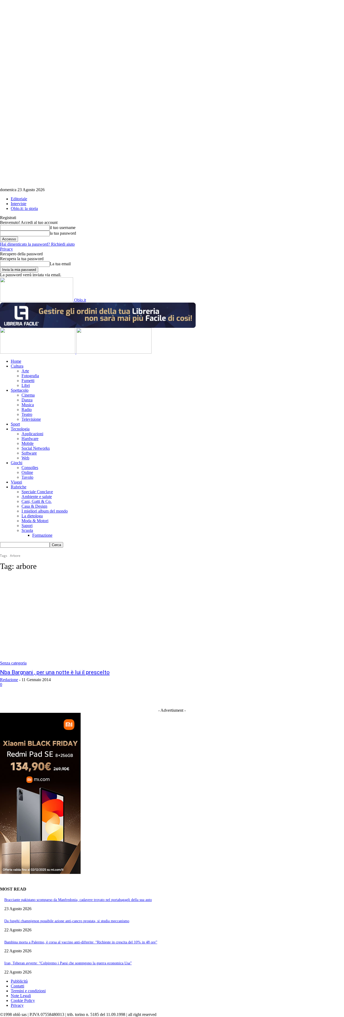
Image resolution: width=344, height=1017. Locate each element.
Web (25, 458)
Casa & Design (34, 506)
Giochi (16, 462)
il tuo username (63, 227)
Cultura (17, 366)
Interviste (18, 203)
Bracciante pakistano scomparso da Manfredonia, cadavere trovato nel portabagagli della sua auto (78, 900)
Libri (26, 385)
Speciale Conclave (37, 491)
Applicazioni (32, 433)
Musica (28, 404)
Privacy (6, 249)
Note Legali (21, 995)
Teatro (27, 414)
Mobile (28, 443)
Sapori (27, 525)
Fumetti (28, 380)
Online (27, 472)
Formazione (42, 535)
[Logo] (38, 352)
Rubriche (18, 487)
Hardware (30, 438)
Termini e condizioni (28, 991)
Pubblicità (19, 981)
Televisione (31, 419)
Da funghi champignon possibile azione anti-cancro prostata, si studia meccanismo (66, 921)
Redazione (9, 679)
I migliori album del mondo (45, 511)
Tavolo (27, 477)
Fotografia (30, 375)
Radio (27, 409)
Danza (27, 400)
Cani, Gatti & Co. (37, 501)
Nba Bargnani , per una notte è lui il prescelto (55, 672)
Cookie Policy (23, 1000)
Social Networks (36, 448)
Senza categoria (13, 663)
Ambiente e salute (37, 496)
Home (16, 361)
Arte (25, 371)
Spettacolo (19, 390)
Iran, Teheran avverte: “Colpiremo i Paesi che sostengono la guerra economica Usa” (68, 963)
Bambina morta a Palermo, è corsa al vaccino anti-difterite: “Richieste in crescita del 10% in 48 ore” (80, 942)
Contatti (17, 986)
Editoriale (19, 199)
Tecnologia (20, 429)
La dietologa (32, 516)
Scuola (27, 530)
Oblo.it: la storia (24, 208)
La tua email (60, 263)
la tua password (63, 233)
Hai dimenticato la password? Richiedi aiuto (37, 244)
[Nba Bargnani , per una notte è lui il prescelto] (89, 621)
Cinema (28, 395)
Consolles (30, 467)
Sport (15, 424)
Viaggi (16, 482)
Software (29, 453)
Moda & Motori (35, 520)
